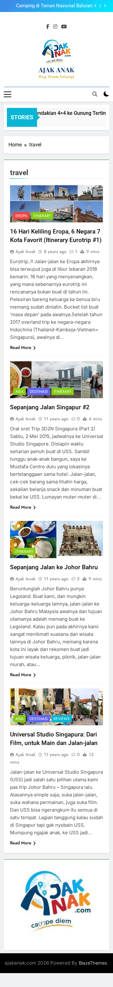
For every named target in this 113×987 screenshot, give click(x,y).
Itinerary (42, 216)
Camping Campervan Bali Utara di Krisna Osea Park (51, 6)
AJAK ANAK (56, 69)
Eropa (21, 216)
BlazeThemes (93, 963)
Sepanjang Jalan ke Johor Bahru (54, 567)
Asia (19, 391)
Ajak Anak (25, 251)
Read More (20, 347)
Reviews (62, 719)
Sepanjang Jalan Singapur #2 (49, 407)
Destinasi (39, 391)
